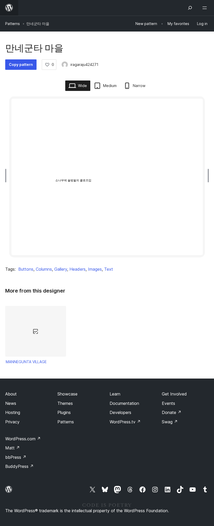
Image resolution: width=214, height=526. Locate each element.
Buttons (25, 269)
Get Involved (174, 394)
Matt (12, 447)
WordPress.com (23, 438)
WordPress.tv (125, 421)
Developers (120, 412)
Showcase (67, 394)
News (10, 403)
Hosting (12, 412)
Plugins (64, 412)
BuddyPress (19, 466)
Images (95, 269)
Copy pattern (21, 64)
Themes (65, 403)
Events (168, 403)
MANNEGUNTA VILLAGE (26, 362)
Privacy (12, 421)
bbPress (15, 457)
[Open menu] (205, 8)
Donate (171, 412)
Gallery (60, 269)
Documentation (124, 403)
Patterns (12, 23)
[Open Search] (190, 8)
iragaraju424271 (84, 64)
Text (108, 269)
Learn (115, 394)
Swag (170, 421)
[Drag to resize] (7, 175)
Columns (44, 269)
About (11, 394)
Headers (77, 269)
